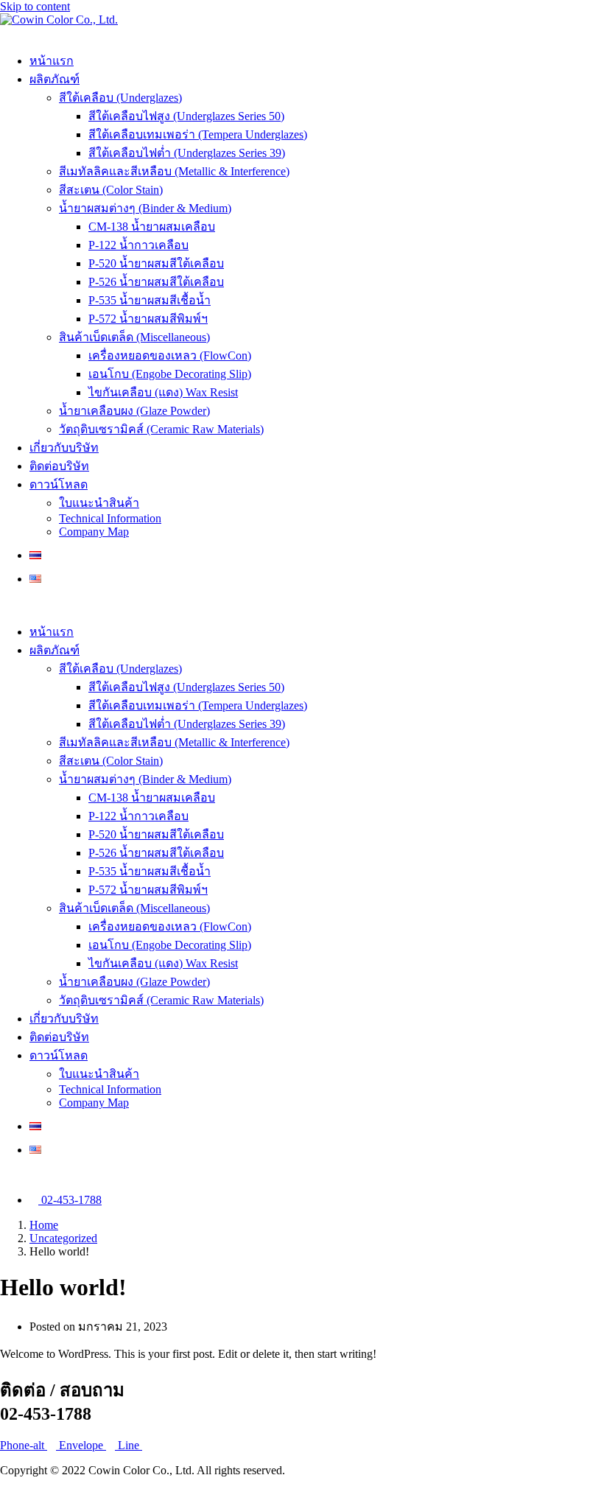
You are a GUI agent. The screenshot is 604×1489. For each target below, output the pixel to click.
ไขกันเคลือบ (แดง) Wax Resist (163, 392)
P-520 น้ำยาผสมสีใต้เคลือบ (156, 263)
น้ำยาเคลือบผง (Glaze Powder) (134, 410)
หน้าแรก (51, 61)
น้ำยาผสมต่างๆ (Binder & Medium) (145, 208)
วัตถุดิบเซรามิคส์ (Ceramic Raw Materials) (161, 429)
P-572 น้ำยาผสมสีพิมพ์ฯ (148, 318)
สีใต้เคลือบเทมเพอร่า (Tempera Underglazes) (197, 134)
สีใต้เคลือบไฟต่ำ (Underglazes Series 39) (186, 153)
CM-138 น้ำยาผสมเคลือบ (151, 226)
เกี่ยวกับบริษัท (64, 447)
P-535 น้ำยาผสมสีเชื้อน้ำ (149, 300)
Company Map (94, 531)
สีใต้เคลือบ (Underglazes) (120, 97)
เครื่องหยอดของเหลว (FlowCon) (169, 355)
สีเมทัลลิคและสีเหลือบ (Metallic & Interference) (174, 171)
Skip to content (35, 6)
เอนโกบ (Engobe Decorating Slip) (169, 374)
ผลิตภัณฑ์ (54, 79)
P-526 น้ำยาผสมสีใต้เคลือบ (156, 282)
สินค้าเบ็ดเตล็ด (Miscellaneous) (134, 337)
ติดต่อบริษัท (59, 466)
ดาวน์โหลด (58, 484)
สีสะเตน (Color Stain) (111, 189)
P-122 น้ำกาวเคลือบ (138, 245)
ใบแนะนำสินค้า (99, 503)
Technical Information (110, 518)
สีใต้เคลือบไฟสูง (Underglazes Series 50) (186, 116)
